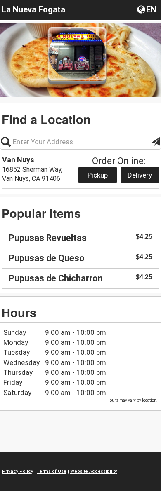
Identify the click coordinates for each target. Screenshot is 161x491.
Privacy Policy (17, 471)
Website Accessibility (93, 471)
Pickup (98, 175)
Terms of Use (51, 471)
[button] (147, 9)
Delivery (140, 175)
